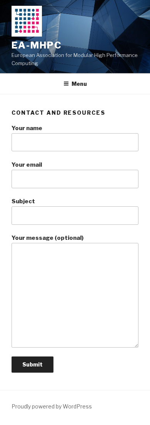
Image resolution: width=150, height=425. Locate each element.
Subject (23, 201)
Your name (27, 128)
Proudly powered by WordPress (52, 406)
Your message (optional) (47, 237)
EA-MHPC (37, 45)
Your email (27, 164)
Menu (79, 83)
